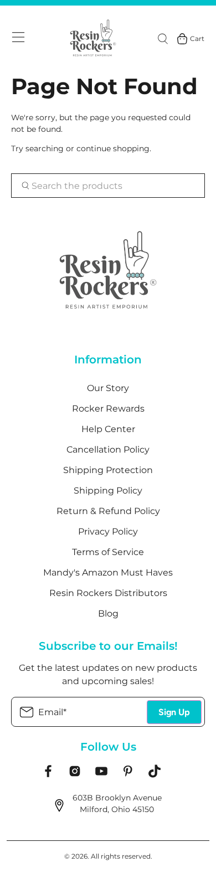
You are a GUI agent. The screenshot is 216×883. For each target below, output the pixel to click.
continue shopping (113, 148)
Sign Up (174, 712)
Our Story (108, 388)
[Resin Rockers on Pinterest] (128, 775)
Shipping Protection (108, 470)
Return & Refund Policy (108, 511)
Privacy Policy (108, 531)
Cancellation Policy (108, 449)
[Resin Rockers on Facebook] (48, 775)
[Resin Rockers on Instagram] (74, 775)
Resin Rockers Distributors (108, 593)
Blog (108, 613)
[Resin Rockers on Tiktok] (154, 775)
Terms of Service (108, 552)
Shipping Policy (108, 490)
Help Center (108, 429)
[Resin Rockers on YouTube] (101, 775)
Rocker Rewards (108, 408)
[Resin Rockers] (93, 38)
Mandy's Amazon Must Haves (108, 572)
